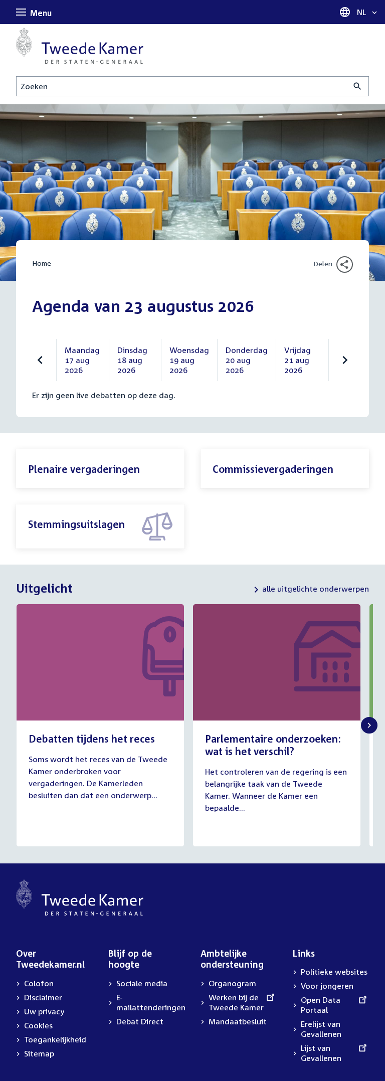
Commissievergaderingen (273, 469)
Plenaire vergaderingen (84, 469)
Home (41, 263)
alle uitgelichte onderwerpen (315, 589)
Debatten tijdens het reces (92, 739)
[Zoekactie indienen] (357, 86)
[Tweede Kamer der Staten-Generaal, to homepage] (79, 46)
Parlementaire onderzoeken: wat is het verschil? (273, 745)
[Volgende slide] (369, 725)
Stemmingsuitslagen (76, 524)
